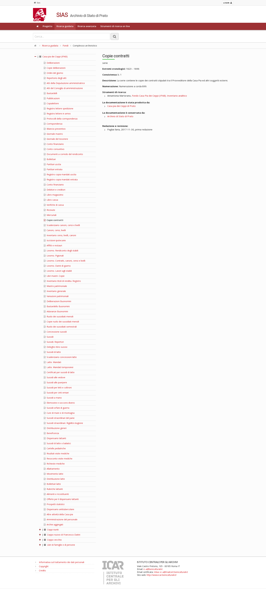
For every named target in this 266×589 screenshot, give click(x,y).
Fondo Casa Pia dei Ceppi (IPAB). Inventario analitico (159, 95)
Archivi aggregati (54, 524)
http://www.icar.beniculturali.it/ (162, 574)
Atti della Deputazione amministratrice (65, 83)
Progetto (47, 26)
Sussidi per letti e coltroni (59, 387)
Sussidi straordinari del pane (60, 417)
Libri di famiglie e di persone (60, 544)
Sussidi (49, 336)
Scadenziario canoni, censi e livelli (63, 225)
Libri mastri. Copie (55, 275)
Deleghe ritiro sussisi (56, 346)
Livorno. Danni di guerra (58, 265)
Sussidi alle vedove (55, 377)
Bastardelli (51, 93)
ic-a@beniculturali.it (153, 569)
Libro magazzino (54, 194)
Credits (42, 570)
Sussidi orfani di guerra (57, 407)
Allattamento (53, 468)
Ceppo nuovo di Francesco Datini (63, 534)
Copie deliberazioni (55, 67)
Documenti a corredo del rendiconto (64, 154)
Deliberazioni (53, 62)
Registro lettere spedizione (59, 108)
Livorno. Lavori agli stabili (59, 270)
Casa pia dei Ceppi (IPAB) (55, 56)
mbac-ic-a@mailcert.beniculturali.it (171, 572)
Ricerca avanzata (87, 26)
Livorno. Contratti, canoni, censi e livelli (65, 260)
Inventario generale (56, 291)
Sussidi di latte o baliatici (58, 443)
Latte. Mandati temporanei (59, 367)
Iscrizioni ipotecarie (56, 240)
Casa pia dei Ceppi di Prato (121, 105)
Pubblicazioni (53, 98)
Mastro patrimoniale (56, 286)
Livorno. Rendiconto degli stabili (62, 250)
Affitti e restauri (54, 245)
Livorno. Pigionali (55, 255)
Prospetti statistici (55, 504)
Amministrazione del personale (61, 519)
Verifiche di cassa (55, 204)
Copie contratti (54, 220)
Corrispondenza (54, 123)
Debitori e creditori (55, 189)
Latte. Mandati (53, 362)
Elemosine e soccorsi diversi (60, 402)
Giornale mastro (54, 133)
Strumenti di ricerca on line (115, 26)
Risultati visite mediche (57, 453)
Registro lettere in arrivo (58, 113)
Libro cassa (52, 199)
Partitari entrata (54, 169)
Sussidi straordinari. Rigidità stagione (64, 423)
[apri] (40, 529)
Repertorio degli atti (56, 78)
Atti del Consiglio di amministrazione (64, 88)
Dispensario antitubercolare (60, 509)
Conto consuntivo (55, 149)
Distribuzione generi (56, 428)
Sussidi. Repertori (55, 341)
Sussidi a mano (54, 397)
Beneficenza (52, 433)
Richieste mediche (55, 463)
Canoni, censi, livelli (56, 230)
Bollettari (51, 159)
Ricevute (50, 209)
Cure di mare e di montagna (60, 412)
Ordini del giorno (54, 72)
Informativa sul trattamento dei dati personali (61, 562)
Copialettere (52, 103)
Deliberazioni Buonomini (58, 301)
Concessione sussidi (56, 331)
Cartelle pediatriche (56, 448)
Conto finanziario (55, 144)
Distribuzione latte (55, 478)
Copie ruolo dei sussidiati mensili (62, 321)
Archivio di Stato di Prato (120, 116)
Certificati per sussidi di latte (60, 372)
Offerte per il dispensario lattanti (62, 499)
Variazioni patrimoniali (57, 296)
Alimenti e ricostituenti (57, 494)
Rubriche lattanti (54, 489)
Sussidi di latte (53, 352)
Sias (38, 2)
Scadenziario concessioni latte (61, 357)
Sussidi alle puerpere (56, 382)
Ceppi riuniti (52, 529)
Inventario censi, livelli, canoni (61, 235)
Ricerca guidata (64, 26)
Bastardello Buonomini (58, 306)
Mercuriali (51, 215)
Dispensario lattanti (56, 438)
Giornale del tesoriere (57, 138)
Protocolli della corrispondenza (61, 118)
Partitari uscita (53, 164)
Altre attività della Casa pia (59, 514)
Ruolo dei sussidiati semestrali (61, 326)
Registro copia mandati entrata (62, 179)
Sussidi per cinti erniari (57, 392)
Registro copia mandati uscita (61, 174)
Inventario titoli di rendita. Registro (63, 281)
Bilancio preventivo (56, 128)
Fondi (65, 45)
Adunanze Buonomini (57, 311)
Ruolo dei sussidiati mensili (59, 316)
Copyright (43, 566)
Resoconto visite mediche (59, 458)
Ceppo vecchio (54, 539)
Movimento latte (54, 473)
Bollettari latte (53, 483)
